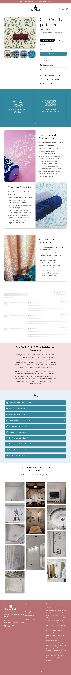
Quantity (42, 44)
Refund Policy (29, 616)
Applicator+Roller (47, 40)
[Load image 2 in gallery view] (16, 54)
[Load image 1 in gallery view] (8, 54)
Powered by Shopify (41, 671)
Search (27, 608)
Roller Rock (32, 671)
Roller (59, 40)
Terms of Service (31, 620)
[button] (4, 9)
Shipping (50, 32)
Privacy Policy (29, 612)
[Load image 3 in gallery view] (24, 54)
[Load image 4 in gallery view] (32, 54)
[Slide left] (32, 124)
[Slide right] (39, 124)
